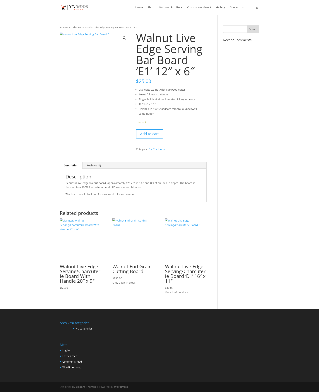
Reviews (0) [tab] (94, 165)
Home (139, 7)
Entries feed (69, 356)
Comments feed (72, 361)
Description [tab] (71, 165)
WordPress (121, 386)
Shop (151, 7)
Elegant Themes (86, 386)
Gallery (220, 7)
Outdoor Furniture (170, 7)
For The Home (76, 27)
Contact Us (237, 7)
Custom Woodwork (199, 7)
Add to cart (149, 133)
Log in (66, 350)
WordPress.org (71, 367)
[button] (124, 38)
